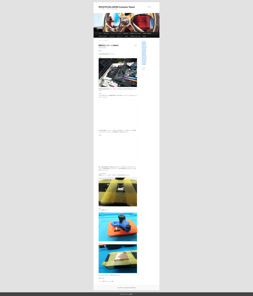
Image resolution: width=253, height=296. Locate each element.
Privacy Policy (112, 36)
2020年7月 (144, 53)
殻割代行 (126, 36)
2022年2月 (144, 43)
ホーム (100, 33)
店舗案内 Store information (135, 33)
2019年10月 (144, 58)
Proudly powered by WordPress (130, 287)
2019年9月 (144, 60)
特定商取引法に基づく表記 (135, 36)
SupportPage (125, 33)
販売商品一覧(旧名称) (103, 36)
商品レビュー (105, 281)
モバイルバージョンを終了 (126, 294)
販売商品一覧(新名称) (147, 33)
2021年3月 (144, 50)
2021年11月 (144, 47)
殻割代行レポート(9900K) (109, 45)
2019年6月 (144, 63)
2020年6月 (144, 54)
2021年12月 (144, 46)
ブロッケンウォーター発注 (116, 33)
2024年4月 (144, 42)
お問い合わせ (106, 33)
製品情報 (144, 36)
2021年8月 (144, 49)
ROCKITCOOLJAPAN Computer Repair (117, 6)
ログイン (143, 69)
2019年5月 (144, 64)
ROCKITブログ (120, 36)
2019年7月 (144, 61)
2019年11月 (144, 57)
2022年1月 (144, 44)
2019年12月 (144, 56)
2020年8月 (144, 51)
